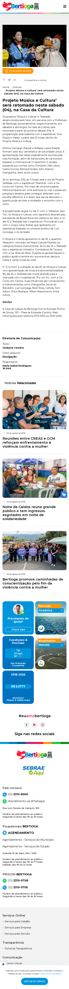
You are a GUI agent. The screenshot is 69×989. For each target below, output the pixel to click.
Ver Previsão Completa (18, 664)
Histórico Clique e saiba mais (18, 699)
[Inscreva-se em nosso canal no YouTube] (34, 725)
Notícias (17, 87)
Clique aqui (18, 629)
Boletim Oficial (13, 963)
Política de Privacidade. (50, 973)
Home (6, 87)
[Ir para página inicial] (21, 6)
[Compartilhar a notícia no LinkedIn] (14, 80)
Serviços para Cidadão (17, 921)
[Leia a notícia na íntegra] (34, 420)
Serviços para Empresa (18, 927)
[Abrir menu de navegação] (64, 6)
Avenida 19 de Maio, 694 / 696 (23, 859)
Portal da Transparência (18, 948)
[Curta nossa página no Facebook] (26, 725)
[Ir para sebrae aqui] (34, 771)
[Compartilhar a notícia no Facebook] (4, 80)
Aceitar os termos (34, 981)
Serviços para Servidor (17, 933)
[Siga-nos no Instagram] (43, 725)
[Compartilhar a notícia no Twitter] (9, 80)
